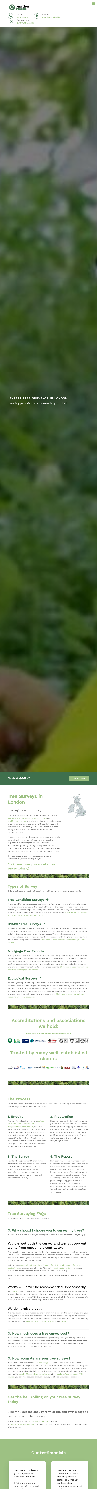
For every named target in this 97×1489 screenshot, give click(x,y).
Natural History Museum (19, 818)
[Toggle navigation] (93, 3)
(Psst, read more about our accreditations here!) (48, 1033)
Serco (63, 1321)
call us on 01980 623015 (39, 1421)
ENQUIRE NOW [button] (79, 778)
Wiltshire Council (33, 1321)
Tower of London (39, 818)
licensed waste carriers (61, 1268)
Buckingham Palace (17, 821)
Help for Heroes (49, 1321)
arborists (15, 1291)
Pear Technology (40, 1363)
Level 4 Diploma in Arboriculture (34, 1374)
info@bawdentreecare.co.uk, (23, 1424)
